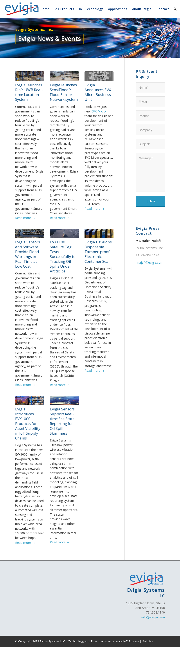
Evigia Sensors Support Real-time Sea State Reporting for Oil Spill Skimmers (62, 421)
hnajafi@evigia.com (149, 262)
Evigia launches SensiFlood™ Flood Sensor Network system (64, 92)
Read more (25, 218)
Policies (147, 641)
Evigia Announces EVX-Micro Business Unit (98, 92)
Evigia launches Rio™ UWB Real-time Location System (29, 92)
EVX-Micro (98, 111)
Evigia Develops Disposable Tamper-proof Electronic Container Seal (98, 251)
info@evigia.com (153, 617)
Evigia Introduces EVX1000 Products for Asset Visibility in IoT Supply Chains (27, 423)
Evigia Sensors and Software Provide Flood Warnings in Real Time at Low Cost (27, 254)
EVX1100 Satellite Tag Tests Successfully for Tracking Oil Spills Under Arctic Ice (63, 256)
